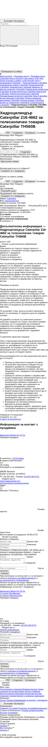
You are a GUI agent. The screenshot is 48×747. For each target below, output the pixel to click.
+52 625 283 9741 (31, 477)
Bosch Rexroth (16, 78)
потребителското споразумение (14, 580)
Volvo (37, 81)
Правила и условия (9, 708)
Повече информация (9, 630)
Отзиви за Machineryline (32, 710)
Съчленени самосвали (33, 696)
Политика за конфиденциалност (33, 708)
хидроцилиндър (12, 201)
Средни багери (16, 696)
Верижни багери (30, 689)
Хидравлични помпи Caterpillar (14, 85)
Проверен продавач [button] (9, 437)
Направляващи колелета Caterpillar (16, 96)
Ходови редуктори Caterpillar (23, 92)
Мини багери (25, 691)
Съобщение (30, 563)
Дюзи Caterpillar (40, 96)
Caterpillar (11, 199)
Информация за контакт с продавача (30, 700)
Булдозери (14, 691)
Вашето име (32, 542)
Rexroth (30, 81)
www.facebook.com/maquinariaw (14, 483)
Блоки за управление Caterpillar (14, 103)
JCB (37, 78)
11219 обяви (18, 458)
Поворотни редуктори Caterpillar (24, 94)
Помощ (10, 700)
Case (25, 78)
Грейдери (36, 691)
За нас (3, 700)
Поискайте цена (8, 191)
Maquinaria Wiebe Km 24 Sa (12, 435)
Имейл (30, 557)
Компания (31, 544)
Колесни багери (7, 694)
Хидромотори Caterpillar (21, 87)
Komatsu (10, 81)
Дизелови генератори (25, 694)
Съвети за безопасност (10, 419)
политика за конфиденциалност (21, 578)
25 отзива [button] (4, 465)
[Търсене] (19, 35)
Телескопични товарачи (11, 689)
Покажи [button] (19, 477)
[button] (24, 58)
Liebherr (17, 81)
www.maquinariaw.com (10, 481)
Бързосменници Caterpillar (12, 98)
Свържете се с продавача (12, 171)
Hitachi (31, 78)
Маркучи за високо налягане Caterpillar (21, 88)
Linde (24, 81)
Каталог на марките (9, 713)
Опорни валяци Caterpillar (32, 100)
